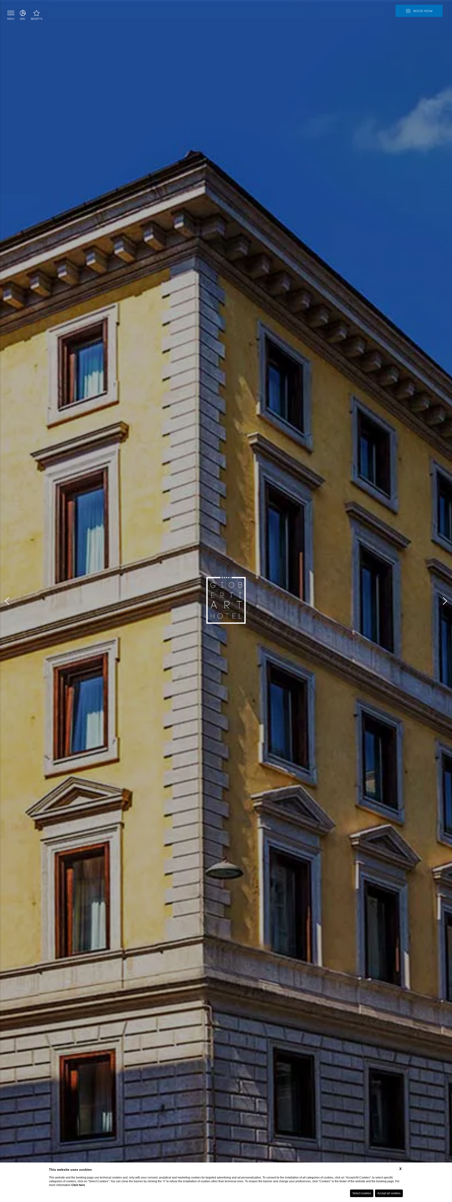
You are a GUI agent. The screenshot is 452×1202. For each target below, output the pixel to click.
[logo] (226, 601)
